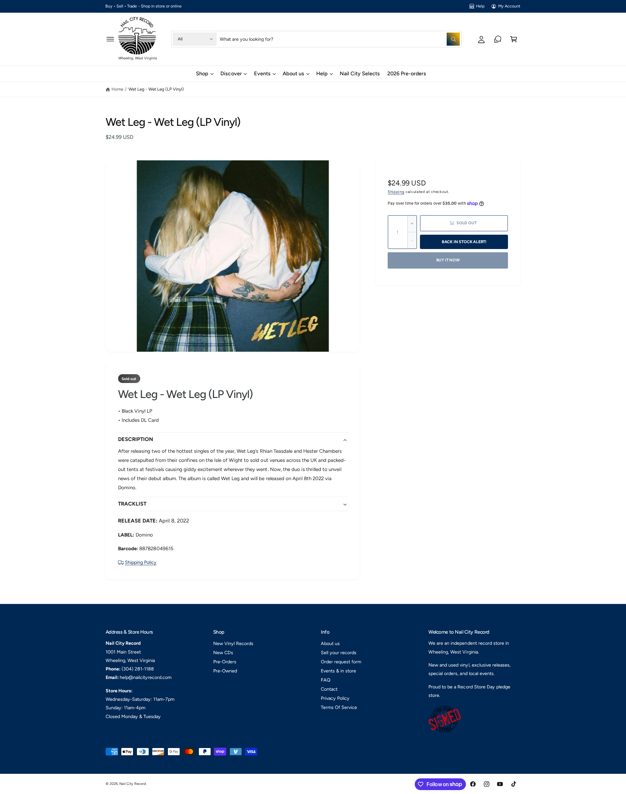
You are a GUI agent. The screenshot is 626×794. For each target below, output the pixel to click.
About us (293, 73)
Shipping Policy (140, 562)
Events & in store (338, 671)
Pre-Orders (224, 662)
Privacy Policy (335, 698)
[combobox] (339, 39)
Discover (231, 73)
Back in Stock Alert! (464, 241)
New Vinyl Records (233, 643)
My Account (509, 6)
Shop (202, 73)
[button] (110, 39)
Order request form (341, 662)
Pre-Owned (225, 671)
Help (480, 6)
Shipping (396, 191)
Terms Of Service (339, 707)
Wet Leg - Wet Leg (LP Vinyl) (156, 89)
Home (117, 89)
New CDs (223, 652)
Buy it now (448, 259)
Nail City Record (132, 784)
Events (262, 73)
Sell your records (338, 652)
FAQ (325, 680)
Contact (329, 689)
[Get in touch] (498, 39)
